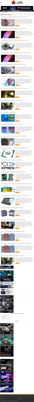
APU (6, 18)
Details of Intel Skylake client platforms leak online (11, 124)
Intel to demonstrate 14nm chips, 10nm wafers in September (14, 136)
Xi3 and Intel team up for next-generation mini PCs (11, 207)
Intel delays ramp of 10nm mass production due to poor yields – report (16, 52)
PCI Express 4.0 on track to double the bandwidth (11, 160)
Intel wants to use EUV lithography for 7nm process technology (14, 16)
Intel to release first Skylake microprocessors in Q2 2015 (12, 231)
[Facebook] (18, 399)
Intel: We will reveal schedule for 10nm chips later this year (13, 64)
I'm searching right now (4, 314)
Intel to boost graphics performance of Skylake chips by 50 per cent (15, 195)
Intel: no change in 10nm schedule (8, 112)
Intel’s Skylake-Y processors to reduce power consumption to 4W (14, 148)
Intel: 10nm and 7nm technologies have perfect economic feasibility (15, 76)
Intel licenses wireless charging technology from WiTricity (13, 171)
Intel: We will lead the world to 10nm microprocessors (12, 100)
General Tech (9, 18)
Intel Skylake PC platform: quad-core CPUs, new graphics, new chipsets (16, 243)
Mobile (11, 173)
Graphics (8, 161)
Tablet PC (24, 173)
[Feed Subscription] (33, 14)
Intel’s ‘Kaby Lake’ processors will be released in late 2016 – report (14, 40)
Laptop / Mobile (8, 173)
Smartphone (20, 173)
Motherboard (7, 125)
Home (1, 12)
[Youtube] (20, 399)
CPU (7, 18)
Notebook (13, 173)
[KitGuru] (17, 2)
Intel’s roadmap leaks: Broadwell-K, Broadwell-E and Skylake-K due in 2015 (16, 183)
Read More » (17, 25)
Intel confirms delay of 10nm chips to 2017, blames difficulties (14, 28)
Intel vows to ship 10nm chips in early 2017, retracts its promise (14, 88)
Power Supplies (17, 173)
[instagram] (21, 399)
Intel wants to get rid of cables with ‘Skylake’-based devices (13, 219)
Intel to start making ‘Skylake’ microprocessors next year (13, 255)
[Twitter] (19, 399)
